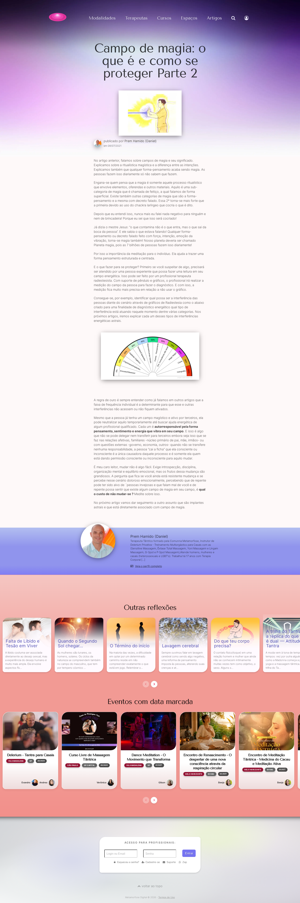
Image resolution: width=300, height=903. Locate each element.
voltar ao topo (152, 886)
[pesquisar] (233, 21)
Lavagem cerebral (180, 645)
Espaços (189, 18)
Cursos (164, 18)
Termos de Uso (166, 897)
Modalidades (102, 18)
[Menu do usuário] (247, 21)
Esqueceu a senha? (128, 862)
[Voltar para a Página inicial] (57, 17)
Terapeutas (136, 18)
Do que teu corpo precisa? (231, 643)
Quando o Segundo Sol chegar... (77, 643)
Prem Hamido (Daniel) (140, 141)
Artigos (214, 18)
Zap (184, 862)
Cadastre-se (152, 862)
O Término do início (129, 645)
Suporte (171, 862)
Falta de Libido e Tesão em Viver (23, 643)
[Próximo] (154, 684)
